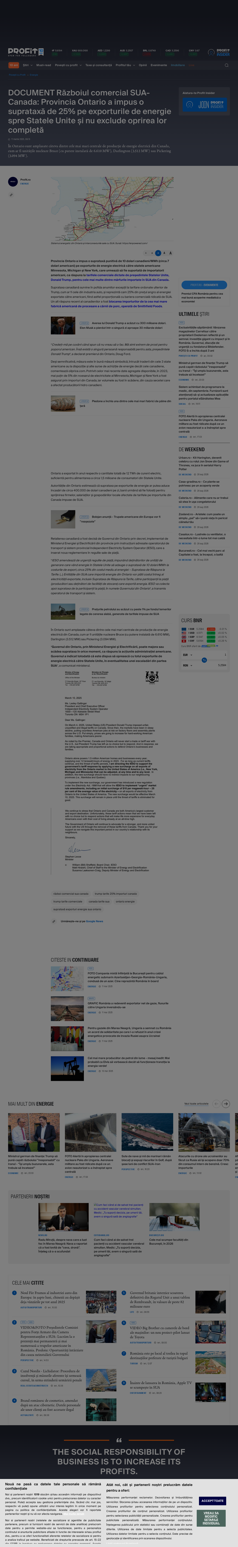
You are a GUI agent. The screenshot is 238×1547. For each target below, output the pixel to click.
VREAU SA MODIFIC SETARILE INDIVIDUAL (211, 1518)
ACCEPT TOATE (213, 1500)
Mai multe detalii (73, 1514)
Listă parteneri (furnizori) (122, 1543)
